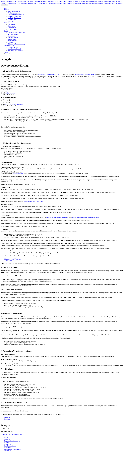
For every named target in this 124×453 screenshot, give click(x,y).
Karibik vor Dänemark (14, 49)
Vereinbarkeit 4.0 (13, 34)
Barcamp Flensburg (13, 37)
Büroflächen (11, 24)
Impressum (7, 450)
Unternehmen (12, 27)
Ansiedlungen (12, 19)
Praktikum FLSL (13, 47)
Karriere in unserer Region (15, 50)
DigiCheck (11, 21)
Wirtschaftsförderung (14, 11)
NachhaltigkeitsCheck (14, 18)
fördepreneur (11, 36)
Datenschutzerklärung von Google (33, 201)
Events (6, 31)
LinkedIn (7, 417)
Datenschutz (7, 447)
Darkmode (7, 54)
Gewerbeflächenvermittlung (16, 14)
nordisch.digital (12, 40)
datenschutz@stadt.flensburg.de (14, 104)
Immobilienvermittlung (14, 16)
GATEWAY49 (12, 29)
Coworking (11, 26)
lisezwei (6, 23)
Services (6, 9)
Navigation (4, 5)
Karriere (6, 442)
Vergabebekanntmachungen (12, 441)
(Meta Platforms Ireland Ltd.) (57, 217)
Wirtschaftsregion (9, 45)
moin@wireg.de (10, 93)
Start (5, 8)
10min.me (11, 42)
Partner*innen (8, 444)
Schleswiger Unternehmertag (16, 44)
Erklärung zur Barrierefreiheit (12, 449)
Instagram (7, 419)
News (6, 437)
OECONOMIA (12, 39)
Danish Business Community (16, 32)
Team (6, 52)
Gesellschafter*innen (10, 446)
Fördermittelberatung (14, 13)
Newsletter (7, 439)
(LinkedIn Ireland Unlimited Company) (86, 217)
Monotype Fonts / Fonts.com (12, 259)
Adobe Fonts (8, 260)
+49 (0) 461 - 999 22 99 (8, 434)
